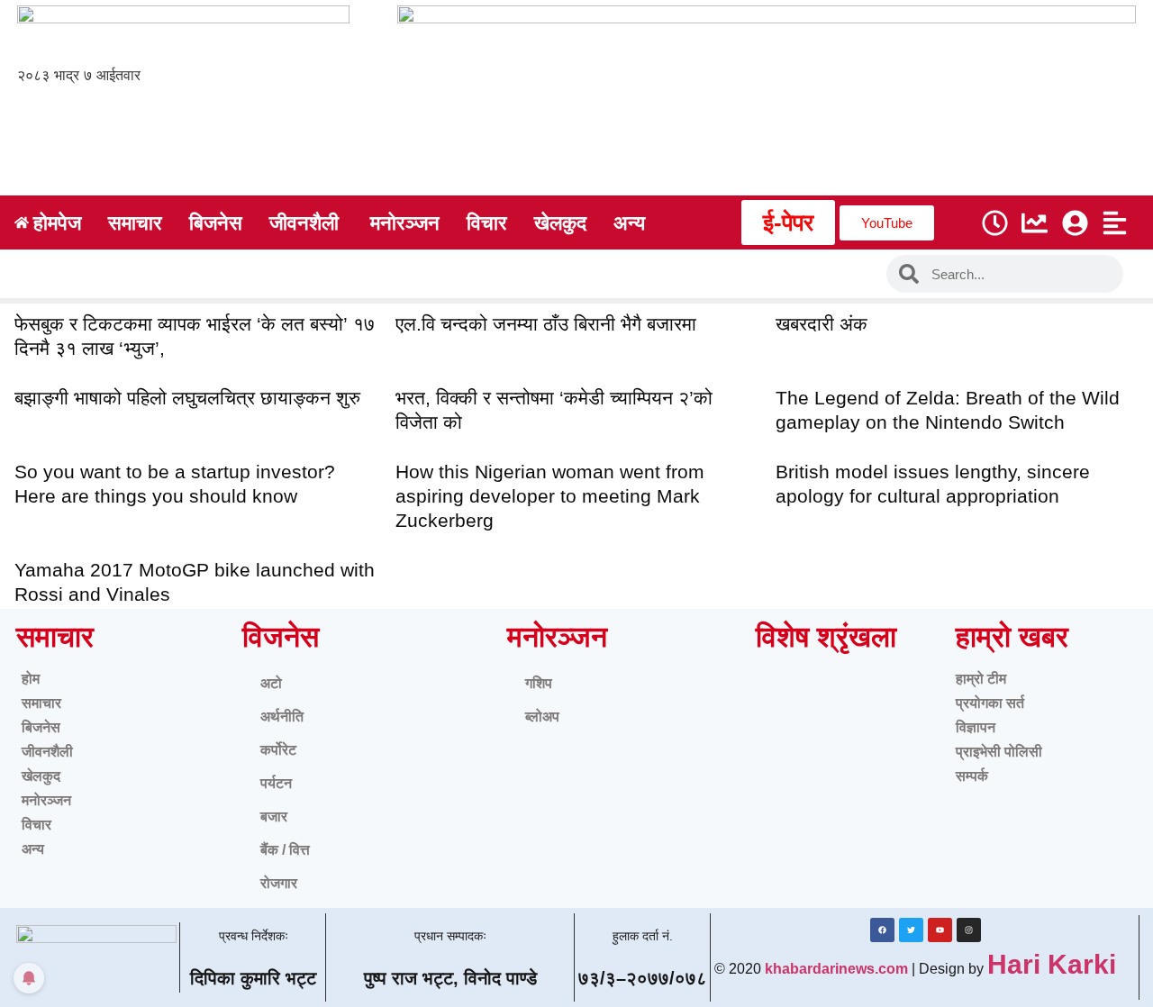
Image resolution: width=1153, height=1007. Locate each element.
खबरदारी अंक (821, 323)
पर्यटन (276, 783)
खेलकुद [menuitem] (560, 223)
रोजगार (278, 883)
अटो (271, 683)
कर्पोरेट (278, 750)
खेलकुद (41, 776)
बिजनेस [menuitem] (215, 223)
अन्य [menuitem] (629, 223)
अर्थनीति (282, 716)
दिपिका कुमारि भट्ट (253, 978)
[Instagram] (969, 930)
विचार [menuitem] (487, 223)
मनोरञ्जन (46, 800)
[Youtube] (940, 930)
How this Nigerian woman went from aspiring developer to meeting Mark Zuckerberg (549, 496)
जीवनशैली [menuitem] (304, 223)
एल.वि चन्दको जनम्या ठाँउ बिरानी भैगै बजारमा (545, 323)
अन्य (33, 849)
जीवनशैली (47, 751)
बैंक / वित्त (285, 849)
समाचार (41, 703)
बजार (273, 816)
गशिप (538, 683)
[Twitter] (911, 930)
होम (31, 678)
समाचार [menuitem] (135, 223)
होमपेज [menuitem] (57, 223)
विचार (36, 824)
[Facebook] (882, 930)
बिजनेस (41, 727)
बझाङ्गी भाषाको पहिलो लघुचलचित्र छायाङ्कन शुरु (187, 397)
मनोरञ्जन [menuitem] (405, 223)
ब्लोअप (542, 716)
